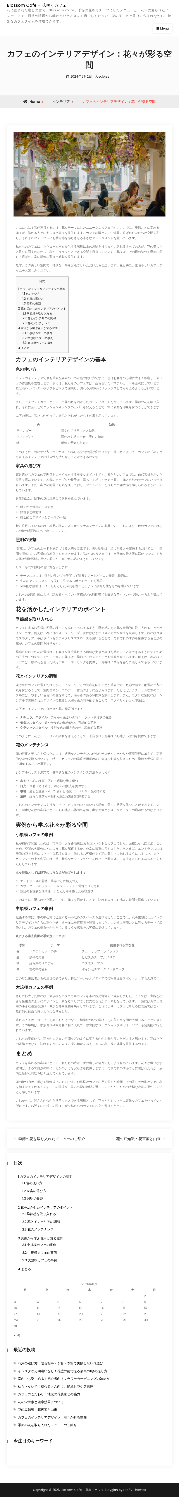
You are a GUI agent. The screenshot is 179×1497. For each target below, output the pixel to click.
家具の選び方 (33, 299)
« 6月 (17, 1335)
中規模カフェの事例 (37, 338)
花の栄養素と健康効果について (41, 1402)
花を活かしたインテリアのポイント (42, 308)
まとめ (23, 348)
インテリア (61, 101)
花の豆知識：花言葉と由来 (37, 1409)
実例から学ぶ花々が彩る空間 (38, 328)
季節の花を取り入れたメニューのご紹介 (47, 1425)
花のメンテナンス (36, 323)
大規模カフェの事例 (37, 343)
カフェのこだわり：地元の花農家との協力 (49, 1394)
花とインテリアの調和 (39, 318)
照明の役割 (31, 303)
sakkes (103, 76)
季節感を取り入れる (37, 313)
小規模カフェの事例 (37, 333)
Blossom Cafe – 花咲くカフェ (37, 5)
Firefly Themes (134, 1490)
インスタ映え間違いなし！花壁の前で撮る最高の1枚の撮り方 (62, 1371)
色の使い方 (31, 294)
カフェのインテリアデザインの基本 (41, 289)
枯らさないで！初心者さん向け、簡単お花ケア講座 (55, 1386)
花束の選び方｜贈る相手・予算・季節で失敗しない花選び (60, 1363)
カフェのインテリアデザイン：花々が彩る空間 (52, 1417)
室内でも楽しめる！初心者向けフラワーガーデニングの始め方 (64, 1378)
